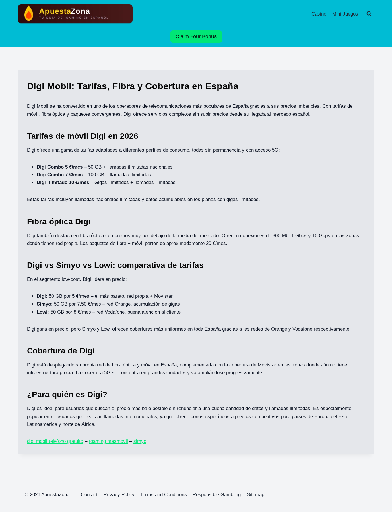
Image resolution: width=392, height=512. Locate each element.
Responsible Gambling (217, 494)
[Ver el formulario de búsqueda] (369, 14)
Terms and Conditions (163, 494)
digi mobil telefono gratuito (55, 441)
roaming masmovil (108, 441)
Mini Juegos (345, 14)
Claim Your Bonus (196, 36)
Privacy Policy (119, 494)
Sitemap (255, 494)
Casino (318, 14)
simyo (139, 441)
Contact (89, 494)
